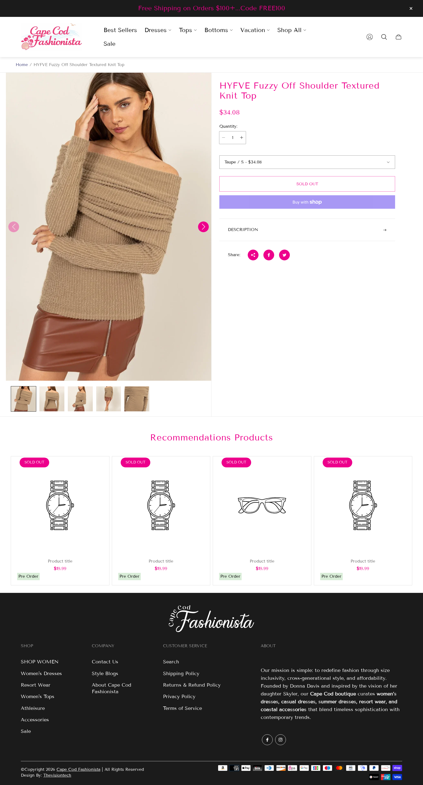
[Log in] (370, 37)
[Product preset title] (60, 505)
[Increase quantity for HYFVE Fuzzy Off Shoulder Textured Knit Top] (241, 137)
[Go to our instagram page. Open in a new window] (280, 739)
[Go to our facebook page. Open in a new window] (267, 739)
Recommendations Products (211, 437)
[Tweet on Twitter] (284, 255)
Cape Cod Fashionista (78, 769)
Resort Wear (35, 685)
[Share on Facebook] (268, 255)
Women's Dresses (41, 673)
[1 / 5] (23, 399)
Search (171, 662)
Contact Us (105, 662)
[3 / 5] (80, 399)
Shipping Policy (181, 673)
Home (22, 64)
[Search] (384, 37)
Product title (60, 561)
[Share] (253, 255)
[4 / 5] (108, 399)
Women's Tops (37, 696)
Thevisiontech (57, 775)
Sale (26, 731)
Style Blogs (105, 673)
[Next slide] (203, 226)
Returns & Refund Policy (192, 685)
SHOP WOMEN (40, 662)
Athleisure (33, 708)
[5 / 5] (137, 399)
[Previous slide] (13, 226)
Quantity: (228, 126)
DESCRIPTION (243, 229)
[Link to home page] (211, 619)
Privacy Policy (179, 696)
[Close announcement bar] (410, 8)
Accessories (35, 720)
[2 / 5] (52, 399)
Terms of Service (182, 708)
